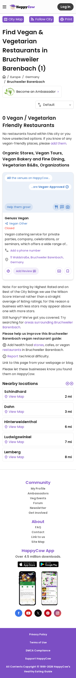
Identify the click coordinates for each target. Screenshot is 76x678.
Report (12, 356)
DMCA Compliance (38, 650)
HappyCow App (38, 550)
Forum (38, 503)
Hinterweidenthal (20, 421)
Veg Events (38, 498)
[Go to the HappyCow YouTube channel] (28, 613)
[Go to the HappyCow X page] (38, 613)
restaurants (11, 349)
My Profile (38, 489)
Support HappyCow (38, 658)
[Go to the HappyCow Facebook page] (18, 613)
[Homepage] (22, 7)
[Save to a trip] (59, 271)
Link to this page (15, 362)
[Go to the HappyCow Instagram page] (57, 613)
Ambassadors (38, 493)
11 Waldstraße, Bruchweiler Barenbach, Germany (37, 259)
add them (58, 143)
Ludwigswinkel (17, 436)
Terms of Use (38, 642)
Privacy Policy (38, 634)
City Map (16, 19)
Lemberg (12, 451)
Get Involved (38, 513)
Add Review (24, 271)
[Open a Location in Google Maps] (8, 271)
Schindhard (15, 391)
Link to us (38, 537)
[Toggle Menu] (4, 6)
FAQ (38, 527)
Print (68, 19)
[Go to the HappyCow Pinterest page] (47, 613)
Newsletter (38, 508)
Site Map (38, 542)
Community (38, 482)
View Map (16, 396)
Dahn (9, 406)
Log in (65, 6)
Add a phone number (25, 251)
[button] (67, 384)
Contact (38, 532)
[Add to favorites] (67, 271)
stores (39, 345)
